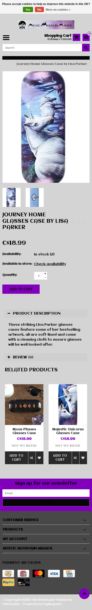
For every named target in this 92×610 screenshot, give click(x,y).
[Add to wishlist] (72, 223)
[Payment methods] (8, 573)
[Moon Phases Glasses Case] (24, 404)
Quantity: (9, 274)
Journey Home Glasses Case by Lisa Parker (52, 64)
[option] (11, 197)
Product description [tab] (37, 314)
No (39, 9)
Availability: (11, 254)
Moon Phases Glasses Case (24, 431)
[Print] (83, 223)
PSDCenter (11, 604)
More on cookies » (58, 9)
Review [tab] (23, 357)
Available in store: (17, 263)
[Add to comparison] (78, 223)
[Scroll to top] (84, 593)
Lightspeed (52, 604)
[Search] (86, 47)
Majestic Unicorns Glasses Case (68, 431)
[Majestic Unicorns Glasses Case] (68, 404)
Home (7, 64)
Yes (27, 9)
